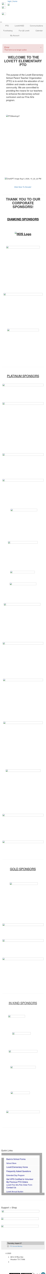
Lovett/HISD (19, 25)
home (15, 1)
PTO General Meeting (16, 1246)
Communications (36, 25)
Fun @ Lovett (24, 30)
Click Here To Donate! (23, 187)
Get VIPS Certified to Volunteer (19, 1179)
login (9, 1)
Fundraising (8, 30)
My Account (14, 35)
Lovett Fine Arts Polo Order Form (19, 1185)
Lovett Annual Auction (15, 1191)
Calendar (39, 30)
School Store (11, 1163)
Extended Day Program (15, 1175)
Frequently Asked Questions (18, 1171)
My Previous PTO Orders (17, 1182)
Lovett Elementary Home (17, 1167)
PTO (7, 25)
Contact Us (11, 1187)
